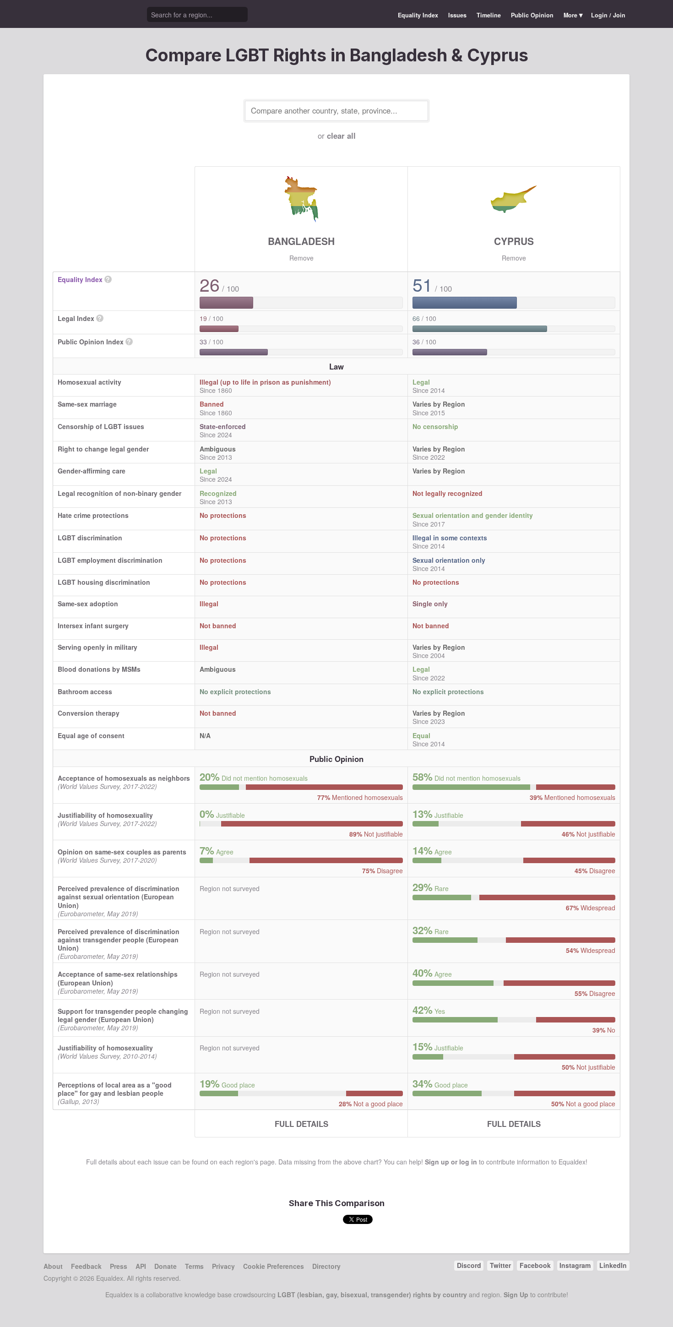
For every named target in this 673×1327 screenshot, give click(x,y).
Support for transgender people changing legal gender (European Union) (123, 1015)
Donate (165, 1266)
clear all (341, 135)
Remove (301, 257)
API (141, 1266)
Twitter (500, 1265)
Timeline (489, 15)
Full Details (301, 1123)
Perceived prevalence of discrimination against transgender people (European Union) (118, 939)
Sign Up (516, 1294)
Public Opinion (532, 15)
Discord (469, 1265)
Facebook (535, 1265)
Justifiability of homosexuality (105, 815)
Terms (194, 1266)
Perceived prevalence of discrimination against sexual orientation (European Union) (118, 896)
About (53, 1266)
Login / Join (608, 15)
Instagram (575, 1265)
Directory (326, 1266)
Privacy (223, 1266)
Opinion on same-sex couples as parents (122, 851)
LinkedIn (613, 1265)
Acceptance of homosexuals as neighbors (124, 778)
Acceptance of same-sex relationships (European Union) (118, 978)
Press (118, 1266)
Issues (457, 15)
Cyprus (514, 241)
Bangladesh (301, 241)
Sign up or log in (451, 1161)
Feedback (86, 1266)
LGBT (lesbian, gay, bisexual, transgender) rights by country (372, 1294)
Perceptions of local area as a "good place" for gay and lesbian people (115, 1089)
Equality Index (418, 15)
